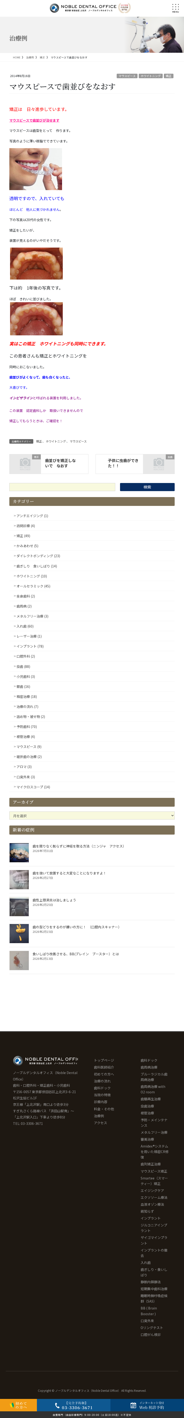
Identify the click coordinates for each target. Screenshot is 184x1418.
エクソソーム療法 (154, 1197)
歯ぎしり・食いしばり (154, 1272)
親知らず (147, 1211)
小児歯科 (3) (26, 676)
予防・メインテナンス (154, 1122)
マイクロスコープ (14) (33, 786)
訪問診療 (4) (26, 525)
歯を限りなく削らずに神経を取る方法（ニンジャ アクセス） (80, 846)
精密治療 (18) (27, 696)
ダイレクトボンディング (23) (38, 555)
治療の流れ (102, 1081)
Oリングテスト (152, 1327)
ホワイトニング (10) (32, 576)
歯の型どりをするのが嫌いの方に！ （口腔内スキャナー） (77, 927)
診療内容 (100, 1101)
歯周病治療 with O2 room (153, 1089)
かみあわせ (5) (27, 545)
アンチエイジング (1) (32, 515)
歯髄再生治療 (151, 1098)
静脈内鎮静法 (151, 1281)
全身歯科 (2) (26, 596)
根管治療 (147, 1113)
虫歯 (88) (23, 666)
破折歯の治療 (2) (29, 756)
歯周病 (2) (24, 606)
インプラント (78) (30, 646)
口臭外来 (147, 1320)
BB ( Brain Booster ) (149, 1311)
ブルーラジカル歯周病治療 (154, 1077)
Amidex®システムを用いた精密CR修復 (155, 1151)
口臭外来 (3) (26, 776)
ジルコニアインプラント (154, 1228)
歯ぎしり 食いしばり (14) (37, 566)
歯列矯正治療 (151, 1164)
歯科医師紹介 (104, 1067)
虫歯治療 (147, 1106)
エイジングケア (152, 1190)
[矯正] (25, 463)
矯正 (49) (23, 535)
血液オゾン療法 (152, 1204)
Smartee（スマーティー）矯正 (154, 1181)
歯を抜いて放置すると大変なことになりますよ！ (69, 873)
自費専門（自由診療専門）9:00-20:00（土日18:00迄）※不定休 (92, 1415)
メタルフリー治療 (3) (32, 616)
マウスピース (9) (29, 746)
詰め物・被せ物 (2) (31, 716)
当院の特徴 (102, 1094)
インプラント (151, 1218)
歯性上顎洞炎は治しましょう (54, 900)
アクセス (100, 1122)
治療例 (99, 1115)
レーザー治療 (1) (29, 636)
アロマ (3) (24, 766)
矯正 (169, 76)
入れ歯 (146, 1262)
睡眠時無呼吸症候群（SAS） (154, 1298)
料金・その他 (104, 1108)
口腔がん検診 (151, 1334)
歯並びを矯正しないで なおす (60, 462)
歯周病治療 (149, 1067)
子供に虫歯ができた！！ (123, 462)
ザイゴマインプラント (154, 1240)
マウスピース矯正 (154, 1171)
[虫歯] (158, 463)
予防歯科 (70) (27, 726)
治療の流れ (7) (27, 706)
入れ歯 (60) (25, 626)
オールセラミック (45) (33, 586)
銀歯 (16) (23, 686)
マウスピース (127, 76)
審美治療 (147, 1139)
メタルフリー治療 (154, 1132)
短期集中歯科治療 (154, 1288)
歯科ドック (102, 1088)
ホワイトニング (151, 76)
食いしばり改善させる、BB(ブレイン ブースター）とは (76, 953)
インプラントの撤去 (154, 1253)
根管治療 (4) (26, 736)
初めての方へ (104, 1074)
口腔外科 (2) (26, 656)
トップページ (104, 1060)
